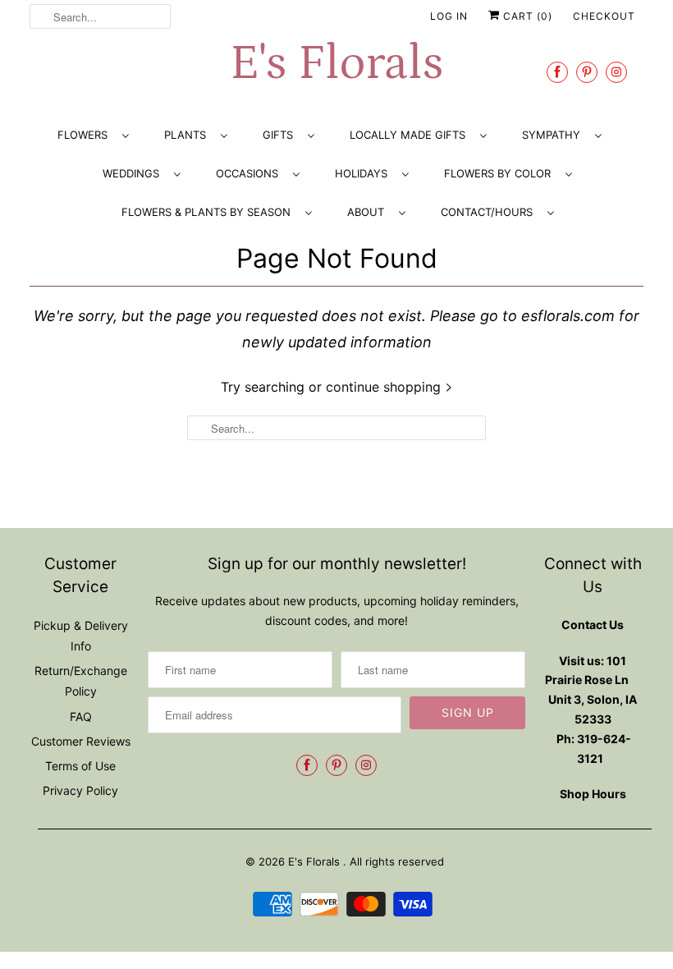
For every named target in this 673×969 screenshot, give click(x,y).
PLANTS (188, 134)
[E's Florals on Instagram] (616, 71)
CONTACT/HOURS (490, 211)
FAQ (81, 716)
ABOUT (369, 211)
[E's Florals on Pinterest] (586, 71)
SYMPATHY (554, 134)
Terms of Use (80, 766)
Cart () (526, 16)
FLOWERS (85, 134)
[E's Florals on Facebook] (557, 71)
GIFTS (281, 134)
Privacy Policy (80, 790)
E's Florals (336, 63)
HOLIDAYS (364, 173)
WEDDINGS (134, 173)
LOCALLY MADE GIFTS (411, 134)
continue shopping (385, 387)
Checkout (604, 16)
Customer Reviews (80, 741)
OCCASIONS (250, 173)
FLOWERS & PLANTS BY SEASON (209, 211)
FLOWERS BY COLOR (500, 173)
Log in (449, 16)
